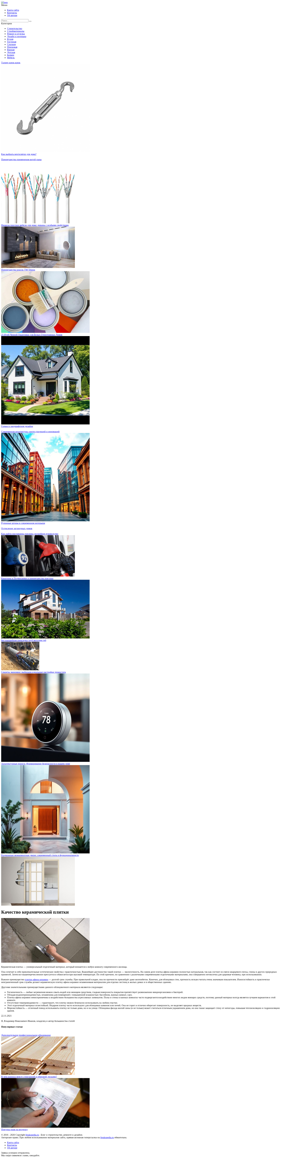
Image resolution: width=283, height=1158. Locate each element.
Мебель (11, 57)
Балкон (10, 55)
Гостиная (11, 41)
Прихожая (12, 47)
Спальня (11, 44)
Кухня (10, 39)
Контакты (12, 12)
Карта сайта (13, 10)
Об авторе (12, 15)
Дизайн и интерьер (16, 36)
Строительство (14, 28)
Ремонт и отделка (16, 34)
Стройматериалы (15, 31)
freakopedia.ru (32, 1135)
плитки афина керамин (36, 979)
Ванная (10, 49)
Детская (11, 52)
